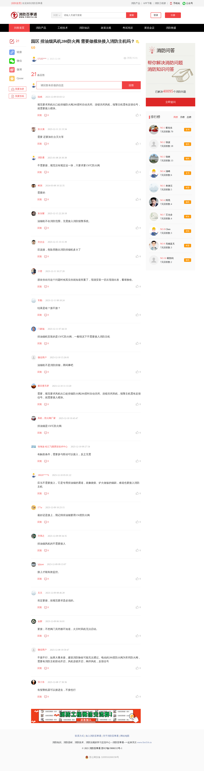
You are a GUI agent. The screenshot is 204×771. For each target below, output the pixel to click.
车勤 (40, 300)
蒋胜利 (170, 258)
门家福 (41, 329)
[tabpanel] (170, 194)
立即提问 (170, 102)
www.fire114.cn (144, 742)
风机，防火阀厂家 (47, 418)
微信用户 (42, 357)
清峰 (168, 171)
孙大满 (41, 129)
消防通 (41, 157)
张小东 (41, 682)
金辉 (40, 621)
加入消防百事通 (93, 736)
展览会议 (149, 27)
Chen (168, 229)
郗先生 (169, 128)
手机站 (176, 3)
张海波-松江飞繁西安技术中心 (53, 446)
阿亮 (168, 200)
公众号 (189, 3)
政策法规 (106, 27)
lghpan (41, 564)
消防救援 (171, 27)
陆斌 (40, 97)
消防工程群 (160, 3)
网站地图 (124, 736)
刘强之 (41, 536)
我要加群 (19, 89)
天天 (40, 593)
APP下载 (147, 3)
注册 (173, 15)
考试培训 (128, 27)
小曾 (40, 271)
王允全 (169, 215)
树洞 (40, 185)
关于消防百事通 (111, 736)
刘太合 (41, 242)
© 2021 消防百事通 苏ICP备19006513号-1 (102, 748)
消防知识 (84, 27)
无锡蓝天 (170, 244)
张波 (168, 142)
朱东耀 (41, 213)
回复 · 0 (43, 115)
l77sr (40, 507)
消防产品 (135, 3)
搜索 (131, 15)
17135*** (41, 59)
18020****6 (43, 475)
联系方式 (79, 736)
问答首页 (19, 27)
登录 (156, 15)
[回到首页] (16, 3)
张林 (168, 157)
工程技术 (63, 27)
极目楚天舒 (43, 386)
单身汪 (169, 186)
